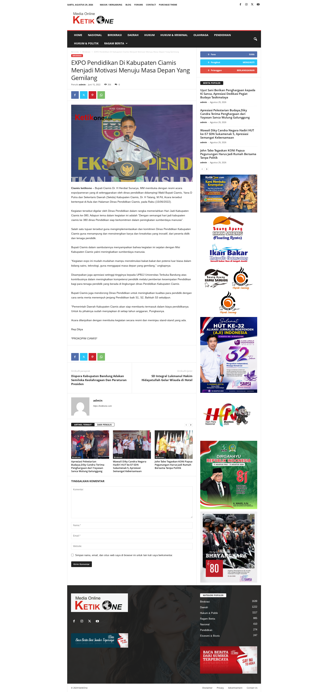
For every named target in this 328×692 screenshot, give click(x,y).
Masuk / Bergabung (111, 4)
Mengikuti (249, 62)
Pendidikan (222, 35)
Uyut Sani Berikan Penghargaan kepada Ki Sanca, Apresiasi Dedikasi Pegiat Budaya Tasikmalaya (227, 93)
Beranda (75, 51)
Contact (151, 4)
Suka (252, 54)
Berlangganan (246, 70)
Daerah (133, 35)
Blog (128, 4)
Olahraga (200, 35)
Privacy (220, 687)
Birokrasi (115, 35)
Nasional (95, 35)
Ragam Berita (114, 43)
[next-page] (191, 425)
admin (82, 84)
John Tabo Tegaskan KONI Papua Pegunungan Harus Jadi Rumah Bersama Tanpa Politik (173, 465)
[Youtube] (258, 4)
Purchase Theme (168, 4)
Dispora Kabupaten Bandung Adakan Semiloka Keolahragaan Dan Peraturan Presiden (99, 380)
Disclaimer (207, 687)
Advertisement (235, 687)
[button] (255, 39)
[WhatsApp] (101, 95)
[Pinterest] (92, 95)
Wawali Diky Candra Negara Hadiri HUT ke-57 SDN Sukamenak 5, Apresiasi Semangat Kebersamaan (129, 466)
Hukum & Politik (86, 43)
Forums (138, 4)
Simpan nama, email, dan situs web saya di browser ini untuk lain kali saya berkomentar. (124, 555)
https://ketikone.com (102, 406)
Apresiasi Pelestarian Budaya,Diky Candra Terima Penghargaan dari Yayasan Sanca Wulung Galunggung (87, 466)
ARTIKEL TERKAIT (82, 424)
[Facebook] (240, 4)
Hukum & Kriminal (174, 35)
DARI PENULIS (104, 424)
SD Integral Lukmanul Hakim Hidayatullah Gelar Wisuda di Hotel (167, 378)
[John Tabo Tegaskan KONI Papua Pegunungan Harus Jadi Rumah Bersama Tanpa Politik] (174, 444)
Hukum (149, 35)
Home (78, 35)
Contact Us (252, 687)
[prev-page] (186, 425)
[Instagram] (246, 4)
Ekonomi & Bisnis (210, 635)
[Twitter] (252, 4)
